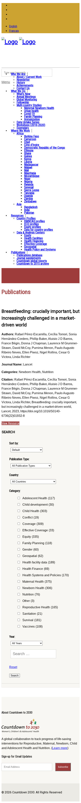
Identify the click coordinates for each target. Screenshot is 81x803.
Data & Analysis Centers (31, 232)
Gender (30, 549)
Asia (19, 204)
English (13, 26)
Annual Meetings (26, 96)
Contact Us (23, 88)
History (21, 82)
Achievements (25, 85)
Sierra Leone (31, 190)
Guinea (28, 156)
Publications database (29, 255)
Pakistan (29, 213)
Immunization (32, 119)
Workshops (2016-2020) (31, 125)
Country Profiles (26, 218)
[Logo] (10, 41)
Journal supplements (29, 258)
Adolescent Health (38, 498)
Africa (20, 133)
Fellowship (23, 102)
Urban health (31, 111)
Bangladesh (30, 207)
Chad (27, 142)
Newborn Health (37, 588)
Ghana (27, 153)
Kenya (27, 159)
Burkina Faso (31, 136)
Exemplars (23, 128)
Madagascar (31, 164)
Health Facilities (33, 238)
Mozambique (31, 176)
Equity (27, 235)
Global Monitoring (27, 99)
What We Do (18, 91)
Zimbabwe (30, 201)
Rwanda (28, 184)
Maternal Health (37, 581)
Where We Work (20, 130)
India (27, 210)
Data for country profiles (38, 230)
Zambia (28, 198)
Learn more (59, 748)
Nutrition (31, 594)
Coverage (33, 523)
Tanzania (29, 193)
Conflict (30, 517)
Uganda (28, 196)
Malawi (28, 167)
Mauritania (30, 173)
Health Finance (35, 568)
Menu (6, 82)
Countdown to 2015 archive (33, 263)
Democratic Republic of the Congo (44, 147)
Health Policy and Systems (40, 249)
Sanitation (32, 613)
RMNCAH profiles (34, 221)
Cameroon (30, 139)
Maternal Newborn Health (39, 108)
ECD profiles (31, 224)
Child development (38, 504)
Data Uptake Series (28, 122)
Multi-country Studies (29, 105)
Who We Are (18, 74)
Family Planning (33, 116)
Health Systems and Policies (45, 575)
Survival (31, 620)
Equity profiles (32, 227)
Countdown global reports (32, 261)
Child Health (34, 511)
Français (14, 31)
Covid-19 (29, 113)
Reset (13, 667)
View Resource (10, 423)
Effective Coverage (35, 244)
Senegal (29, 187)
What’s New (23, 94)
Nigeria (28, 181)
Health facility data (38, 562)
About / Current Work (29, 77)
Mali (26, 170)
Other (28, 600)
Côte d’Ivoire (31, 145)
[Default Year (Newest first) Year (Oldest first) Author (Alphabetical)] (26, 449)
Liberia (28, 162)
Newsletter (23, 80)
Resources (17, 215)
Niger (27, 179)
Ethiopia (28, 150)
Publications (18, 252)
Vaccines (32, 626)
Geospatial (30, 246)
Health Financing (33, 241)
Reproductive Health (40, 607)
